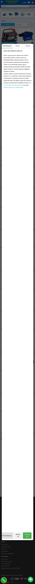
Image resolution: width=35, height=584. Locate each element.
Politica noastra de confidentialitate (13, 87)
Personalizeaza (6, 535)
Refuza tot (18, 535)
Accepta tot (27, 535)
